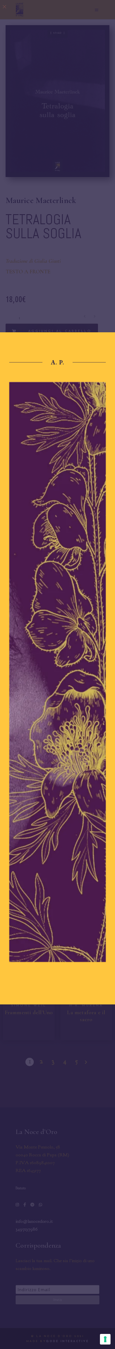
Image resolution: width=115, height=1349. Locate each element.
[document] (57, 674)
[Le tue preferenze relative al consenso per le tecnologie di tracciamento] (105, 1339)
